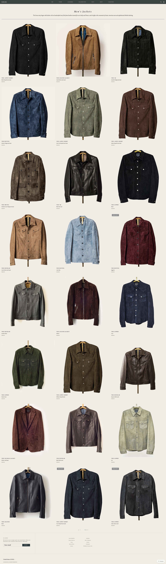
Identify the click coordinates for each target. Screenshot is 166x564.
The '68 (113, 78)
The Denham (6, 268)
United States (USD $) (8, 559)
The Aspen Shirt (7, 78)
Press (72, 542)
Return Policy (71, 544)
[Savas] (4, 2)
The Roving (6, 141)
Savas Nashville (72, 538)
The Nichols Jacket (8, 458)
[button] (52, 2)
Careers (88, 542)
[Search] (161, 2)
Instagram (88, 544)
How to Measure (88, 540)
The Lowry (115, 204)
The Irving (5, 204)
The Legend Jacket (63, 78)
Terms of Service (72, 540)
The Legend (6, 521)
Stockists (88, 538)
